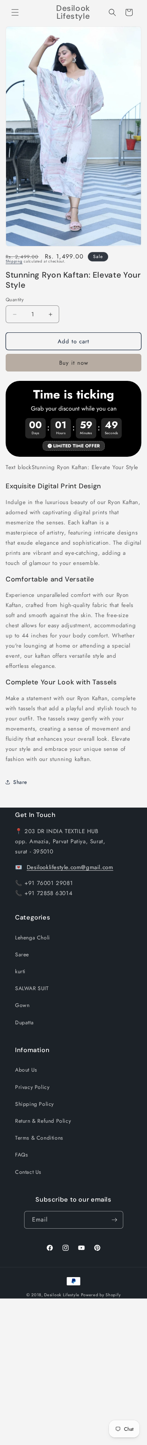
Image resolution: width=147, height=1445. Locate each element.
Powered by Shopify (101, 1295)
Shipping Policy (34, 1104)
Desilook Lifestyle (62, 1295)
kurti (20, 971)
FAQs (21, 1154)
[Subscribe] (114, 1220)
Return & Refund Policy (43, 1121)
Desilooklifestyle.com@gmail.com (70, 867)
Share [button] (20, 782)
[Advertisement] (73, 1372)
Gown (22, 1005)
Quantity (15, 299)
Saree (22, 954)
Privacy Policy (32, 1087)
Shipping (14, 261)
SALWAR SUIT (32, 988)
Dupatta (24, 1022)
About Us (26, 1070)
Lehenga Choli (32, 937)
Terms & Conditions (39, 1138)
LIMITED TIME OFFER (76, 445)
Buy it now (73, 363)
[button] (15, 12)
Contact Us (28, 1172)
